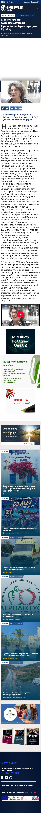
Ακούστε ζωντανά (31, 2)
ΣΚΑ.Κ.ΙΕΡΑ (17, 494)
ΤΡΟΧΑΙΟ (12, 572)
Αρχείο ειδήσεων (23, 768)
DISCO (18, 533)
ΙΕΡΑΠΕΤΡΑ (11, 15)
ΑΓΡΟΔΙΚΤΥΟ (17, 619)
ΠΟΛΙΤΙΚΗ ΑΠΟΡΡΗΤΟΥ (25, 785)
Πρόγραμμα (6, 770)
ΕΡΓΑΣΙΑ (12, 619)
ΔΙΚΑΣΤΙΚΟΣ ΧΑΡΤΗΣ (7, 35)
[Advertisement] (20, 59)
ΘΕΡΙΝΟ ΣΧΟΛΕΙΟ (14, 658)
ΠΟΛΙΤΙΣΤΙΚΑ (13, 533)
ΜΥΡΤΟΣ (12, 494)
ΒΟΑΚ (24, 697)
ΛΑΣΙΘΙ (4, 15)
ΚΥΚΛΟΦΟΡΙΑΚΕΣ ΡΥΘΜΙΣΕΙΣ (15, 697)
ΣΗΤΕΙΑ (12, 33)
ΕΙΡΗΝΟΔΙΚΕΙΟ (19, 33)
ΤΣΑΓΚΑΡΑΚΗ (28, 33)
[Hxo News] (11, 8)
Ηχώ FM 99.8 (6, 768)
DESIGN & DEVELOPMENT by (19, 793)
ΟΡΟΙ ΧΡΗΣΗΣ (7, 785)
